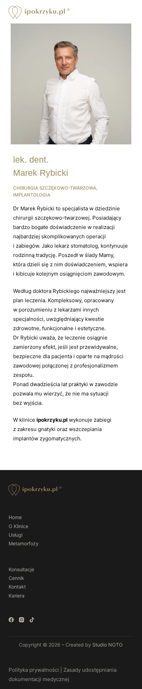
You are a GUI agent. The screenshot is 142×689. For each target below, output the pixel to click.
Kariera (16, 596)
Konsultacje (21, 569)
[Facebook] (11, 619)
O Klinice (18, 526)
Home (15, 517)
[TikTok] (31, 619)
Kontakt (17, 587)
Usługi (15, 535)
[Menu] (130, 12)
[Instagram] (21, 619)
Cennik (16, 578)
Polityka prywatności (34, 670)
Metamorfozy (24, 543)
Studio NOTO (107, 645)
